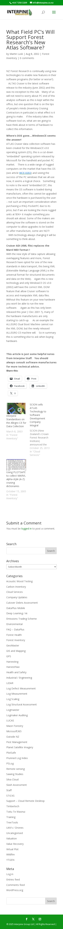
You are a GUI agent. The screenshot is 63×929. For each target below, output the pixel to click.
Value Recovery (15, 843)
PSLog (10, 763)
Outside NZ (12, 736)
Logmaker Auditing (17, 715)
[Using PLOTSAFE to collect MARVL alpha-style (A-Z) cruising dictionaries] (16, 465)
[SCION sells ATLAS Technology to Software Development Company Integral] (41, 430)
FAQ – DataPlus (15, 629)
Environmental (14, 624)
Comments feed (15, 885)
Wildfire (10, 854)
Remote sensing (15, 768)
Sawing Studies (14, 774)
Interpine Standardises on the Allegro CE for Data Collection (16, 421)
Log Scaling (12, 699)
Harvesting (12, 661)
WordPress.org (14, 890)
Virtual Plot (12, 849)
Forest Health (14, 635)
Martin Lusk (16, 54)
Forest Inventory (15, 640)
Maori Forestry (14, 726)
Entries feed (13, 879)
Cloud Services (14, 592)
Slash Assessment (16, 784)
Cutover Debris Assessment (22, 602)
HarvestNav (13, 667)
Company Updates (16, 597)
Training (10, 817)
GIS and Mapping (16, 651)
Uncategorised (14, 833)
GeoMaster (12, 645)
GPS (8, 656)
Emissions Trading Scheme (21, 618)
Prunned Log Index (17, 758)
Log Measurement (16, 693)
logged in (26, 528)
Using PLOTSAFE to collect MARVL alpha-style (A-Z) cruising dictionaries (16, 479)
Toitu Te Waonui (15, 811)
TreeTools (12, 822)
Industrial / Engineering (19, 677)
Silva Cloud (12, 779)
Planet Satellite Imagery (19, 747)
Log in (9, 874)
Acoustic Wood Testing (19, 581)
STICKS (10, 795)
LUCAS (10, 720)
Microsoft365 (14, 731)
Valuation (11, 838)
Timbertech (12, 806)
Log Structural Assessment (21, 704)
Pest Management (16, 742)
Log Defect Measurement (21, 688)
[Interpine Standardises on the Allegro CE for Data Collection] (16, 408)
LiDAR (9, 683)
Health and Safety (16, 672)
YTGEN (10, 859)
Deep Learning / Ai (16, 613)
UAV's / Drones (14, 827)
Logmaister (12, 709)
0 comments (27, 58)
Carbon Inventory (16, 586)
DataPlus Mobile (15, 608)
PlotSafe (11, 752)
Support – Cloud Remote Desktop (25, 801)
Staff (9, 790)
